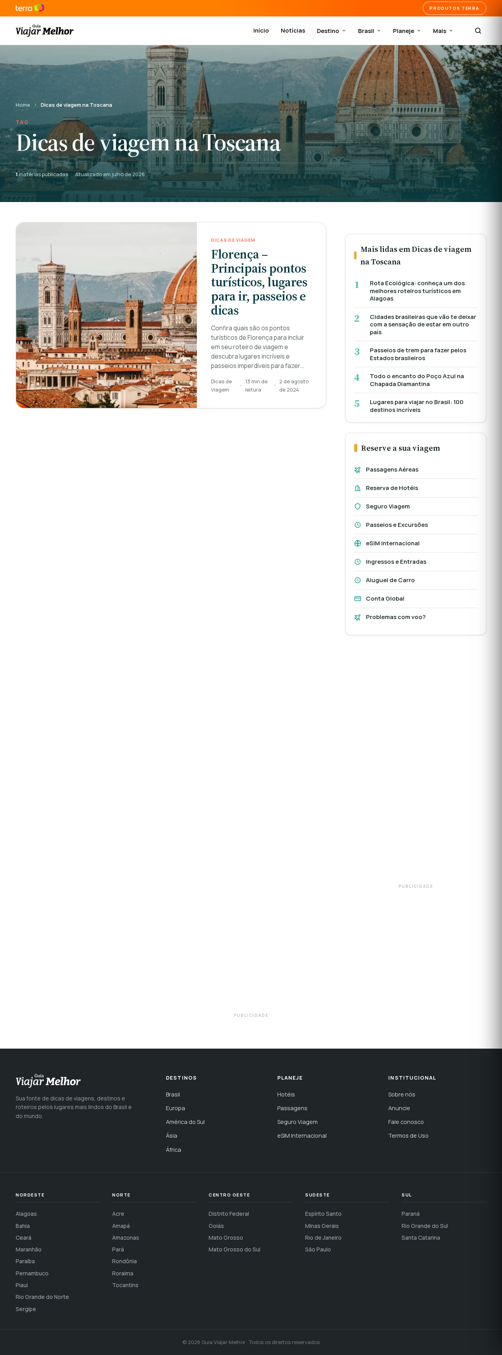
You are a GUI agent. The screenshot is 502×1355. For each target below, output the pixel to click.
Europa (175, 1108)
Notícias (293, 30)
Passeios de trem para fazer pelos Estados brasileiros (418, 354)
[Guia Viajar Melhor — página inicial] (45, 30)
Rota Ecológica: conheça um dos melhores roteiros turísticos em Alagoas (417, 290)
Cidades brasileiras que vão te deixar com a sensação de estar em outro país (423, 324)
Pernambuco (32, 1273)
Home (23, 104)
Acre (118, 1213)
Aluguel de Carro (390, 580)
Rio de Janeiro (323, 1237)
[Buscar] (478, 30)
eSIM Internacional (393, 543)
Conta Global (385, 598)
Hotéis (286, 1094)
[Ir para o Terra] (30, 8)
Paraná (411, 1213)
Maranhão (29, 1249)
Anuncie (399, 1108)
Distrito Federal (229, 1213)
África (173, 1149)
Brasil (366, 31)
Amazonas (125, 1237)
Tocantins (125, 1285)
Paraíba (25, 1261)
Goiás (216, 1225)
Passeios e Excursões (397, 525)
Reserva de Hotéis (392, 488)
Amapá (121, 1225)
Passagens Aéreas (392, 469)
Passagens (292, 1108)
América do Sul (185, 1122)
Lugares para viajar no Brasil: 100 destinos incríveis (417, 405)
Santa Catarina (421, 1237)
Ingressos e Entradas (396, 561)
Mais (439, 31)
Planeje (403, 31)
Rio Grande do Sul (425, 1225)
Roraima (122, 1273)
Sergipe (26, 1309)
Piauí (22, 1285)
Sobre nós (401, 1094)
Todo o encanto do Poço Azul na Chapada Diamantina (417, 380)
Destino (328, 31)
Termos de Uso (408, 1135)
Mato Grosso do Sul (234, 1249)
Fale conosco (406, 1122)
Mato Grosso (226, 1237)
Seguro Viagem (388, 506)
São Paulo (318, 1249)
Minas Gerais (322, 1225)
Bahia (23, 1225)
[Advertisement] (416, 763)
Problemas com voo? (396, 617)
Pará (118, 1249)
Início (261, 30)
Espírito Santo (323, 1213)
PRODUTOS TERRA (454, 8)
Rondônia (124, 1261)
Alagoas (26, 1213)
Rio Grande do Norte (42, 1296)
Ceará (23, 1237)
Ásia (171, 1135)
